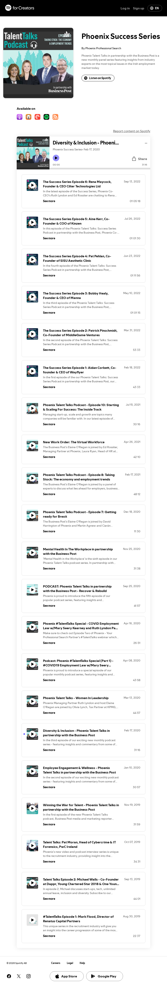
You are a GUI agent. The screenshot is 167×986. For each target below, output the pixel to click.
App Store (69, 976)
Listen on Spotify (100, 78)
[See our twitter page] (18, 976)
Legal (70, 963)
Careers (55, 963)
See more (49, 201)
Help (82, 963)
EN (157, 8)
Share (142, 159)
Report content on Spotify (131, 131)
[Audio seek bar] (99, 168)
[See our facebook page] (9, 976)
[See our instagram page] (28, 976)
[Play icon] (56, 158)
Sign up (138, 8)
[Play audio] (146, 142)
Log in (125, 8)
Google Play (107, 976)
